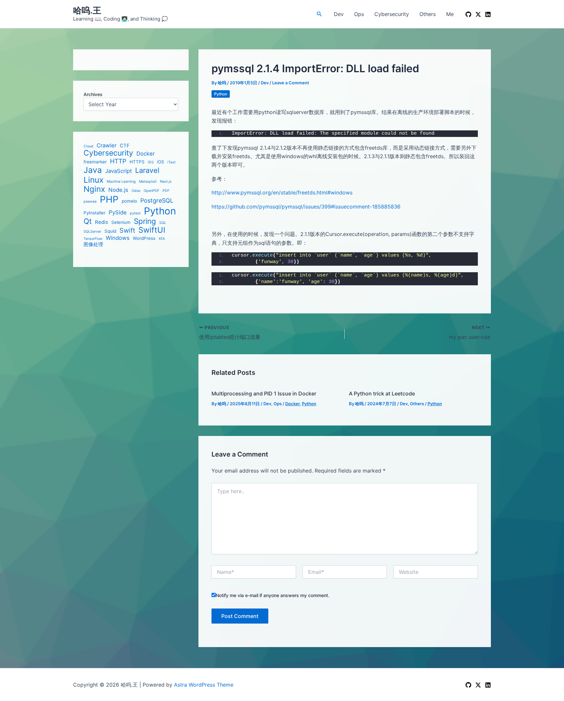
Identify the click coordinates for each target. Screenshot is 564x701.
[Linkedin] (488, 14)
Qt (88, 220)
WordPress (144, 238)
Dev (339, 14)
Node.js (118, 190)
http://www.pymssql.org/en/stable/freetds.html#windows (282, 192)
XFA (162, 239)
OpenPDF (151, 191)
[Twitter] (478, 685)
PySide (118, 212)
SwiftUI (151, 229)
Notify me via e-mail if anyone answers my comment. (272, 595)
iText (171, 162)
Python (160, 210)
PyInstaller (94, 212)
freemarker (95, 161)
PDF (166, 191)
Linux (93, 179)
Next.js (166, 181)
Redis (101, 222)
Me (450, 14)
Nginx (94, 189)
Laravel (147, 170)
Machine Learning (121, 181)
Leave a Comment (290, 82)
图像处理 (93, 244)
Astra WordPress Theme (203, 684)
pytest (135, 213)
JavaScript (118, 171)
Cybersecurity (391, 14)
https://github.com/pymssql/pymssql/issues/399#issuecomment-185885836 (306, 206)
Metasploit (148, 181)
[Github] (468, 685)
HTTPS (137, 161)
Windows (118, 238)
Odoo (136, 191)
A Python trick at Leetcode (382, 393)
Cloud (88, 146)
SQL (162, 223)
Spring (145, 220)
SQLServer (92, 231)
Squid (110, 230)
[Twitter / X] (478, 14)
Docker (145, 153)
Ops (359, 14)
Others (427, 14)
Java (93, 170)
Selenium (121, 222)
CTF (125, 146)
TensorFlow (93, 239)
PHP (109, 199)
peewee (90, 202)
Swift (127, 230)
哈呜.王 (87, 10)
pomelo (129, 201)
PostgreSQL (156, 200)
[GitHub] (468, 14)
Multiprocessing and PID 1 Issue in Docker (264, 393)
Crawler (107, 145)
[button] (319, 14)
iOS (160, 161)
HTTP (118, 161)
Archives (93, 94)
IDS (151, 162)
